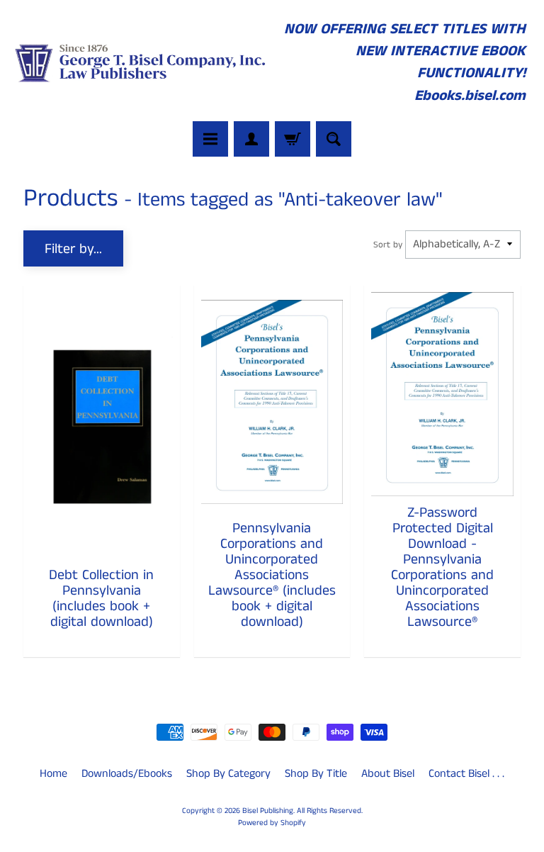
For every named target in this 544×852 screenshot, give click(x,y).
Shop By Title (316, 774)
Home (53, 774)
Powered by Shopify (272, 823)
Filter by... (73, 249)
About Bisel (387, 774)
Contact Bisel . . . (466, 774)
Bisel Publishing (267, 811)
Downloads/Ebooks (126, 774)
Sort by (387, 244)
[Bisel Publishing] (141, 63)
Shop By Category (228, 774)
